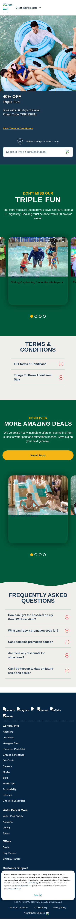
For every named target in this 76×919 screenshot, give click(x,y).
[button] (38, 364)
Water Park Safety (13, 816)
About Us (8, 731)
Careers (7, 766)
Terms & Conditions (23, 886)
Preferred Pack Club (14, 749)
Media (6, 772)
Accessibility (9, 789)
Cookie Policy (32, 883)
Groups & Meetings (13, 754)
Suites (6, 833)
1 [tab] (31, 316)
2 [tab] (36, 316)
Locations (8, 737)
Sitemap (7, 795)
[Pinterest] (42, 709)
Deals (6, 847)
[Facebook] (9, 709)
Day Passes (9, 853)
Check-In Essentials (14, 800)
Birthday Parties (12, 858)
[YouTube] (55, 709)
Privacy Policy (14, 889)
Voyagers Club (11, 743)
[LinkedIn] (8, 716)
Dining (6, 827)
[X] (33, 709)
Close (36, 895)
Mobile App (9, 783)
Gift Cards (8, 760)
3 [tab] (40, 316)
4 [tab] (44, 316)
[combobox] (38, 152)
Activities (8, 821)
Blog (5, 777)
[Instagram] (23, 709)
